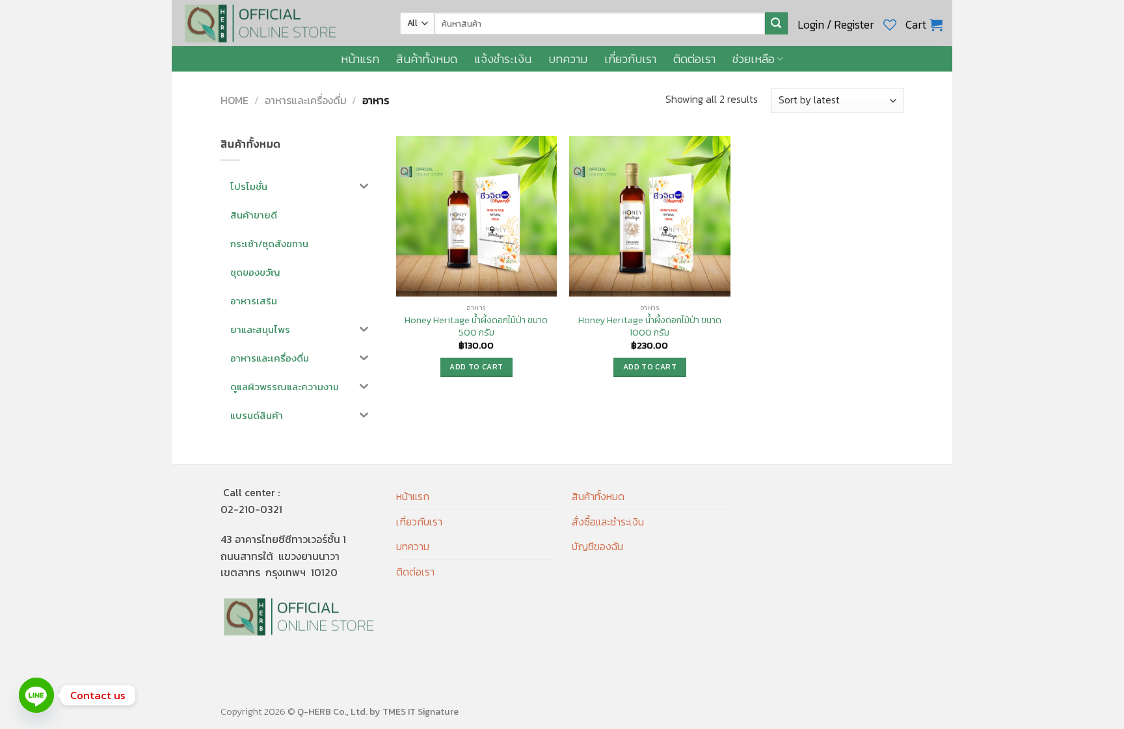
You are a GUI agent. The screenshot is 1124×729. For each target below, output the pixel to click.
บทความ (567, 59)
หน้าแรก (360, 59)
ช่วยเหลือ (753, 59)
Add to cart (476, 367)
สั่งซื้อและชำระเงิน (608, 521)
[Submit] (776, 23)
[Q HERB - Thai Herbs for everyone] (281, 23)
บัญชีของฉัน (597, 546)
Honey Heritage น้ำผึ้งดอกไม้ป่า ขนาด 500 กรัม (476, 326)
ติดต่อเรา (694, 59)
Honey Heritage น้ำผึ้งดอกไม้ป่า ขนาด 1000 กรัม (649, 326)
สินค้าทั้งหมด (426, 59)
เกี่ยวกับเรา (630, 59)
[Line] (36, 695)
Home (234, 100)
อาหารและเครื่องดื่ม (306, 100)
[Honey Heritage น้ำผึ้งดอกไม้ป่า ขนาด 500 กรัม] (476, 216)
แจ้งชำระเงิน (502, 59)
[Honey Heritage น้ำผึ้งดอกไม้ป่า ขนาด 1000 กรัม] (649, 216)
